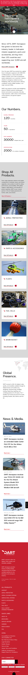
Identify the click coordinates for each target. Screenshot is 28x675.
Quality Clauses (6, 644)
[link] (22, 9)
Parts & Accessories (8, 600)
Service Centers (6, 621)
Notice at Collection (7, 664)
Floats (4, 603)
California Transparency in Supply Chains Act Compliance (10, 651)
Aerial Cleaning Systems (9, 595)
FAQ (3, 629)
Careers (4, 624)
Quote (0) (27, 505)
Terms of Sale (5, 646)
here (18, 3)
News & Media (6, 626)
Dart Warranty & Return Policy (9, 639)
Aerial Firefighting (7, 592)
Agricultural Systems (8, 598)
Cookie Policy (11, 666)
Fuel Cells (5, 605)
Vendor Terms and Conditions (9, 648)
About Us (4, 616)
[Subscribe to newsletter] (16, 662)
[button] (2, 9)
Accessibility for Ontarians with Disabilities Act (8, 636)
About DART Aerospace (8, 66)
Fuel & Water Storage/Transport (7, 609)
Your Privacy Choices (19, 664)
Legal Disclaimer (6, 642)
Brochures (5, 619)
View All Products (8, 224)
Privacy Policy (4, 666)
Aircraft (4, 590)
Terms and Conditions (20, 666)
